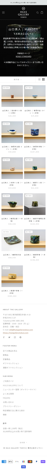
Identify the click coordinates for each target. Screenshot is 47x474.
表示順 (17, 79)
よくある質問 (8, 393)
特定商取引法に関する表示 (14, 410)
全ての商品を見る (10, 351)
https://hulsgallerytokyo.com (15, 332)
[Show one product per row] (39, 79)
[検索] (38, 12)
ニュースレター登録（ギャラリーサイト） (20, 389)
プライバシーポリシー (12, 406)
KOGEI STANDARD (23, 56)
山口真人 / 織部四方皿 (12, 255)
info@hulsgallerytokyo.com (21, 329)
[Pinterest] (20, 337)
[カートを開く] (42, 12)
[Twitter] (9, 337)
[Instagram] (15, 337)
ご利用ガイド (8, 381)
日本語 (22, 442)
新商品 (5, 355)
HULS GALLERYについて (13, 385)
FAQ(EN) (6, 398)
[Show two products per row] (43, 79)
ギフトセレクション (11, 363)
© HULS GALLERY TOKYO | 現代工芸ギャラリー (23, 448)
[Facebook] (4, 337)
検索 (5, 414)
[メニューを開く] (3, 12)
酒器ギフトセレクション (13, 367)
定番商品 (6, 359)
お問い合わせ (8, 402)
